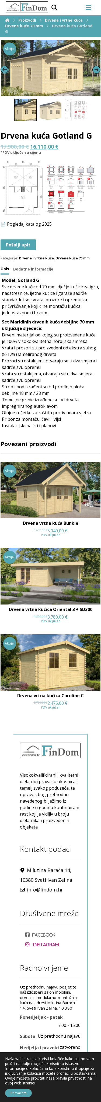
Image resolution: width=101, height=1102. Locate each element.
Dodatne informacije (33, 269)
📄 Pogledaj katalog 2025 (26, 224)
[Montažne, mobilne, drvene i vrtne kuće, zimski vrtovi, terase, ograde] (26, 6)
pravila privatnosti (71, 1078)
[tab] (5, 269)
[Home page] (7, 20)
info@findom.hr (45, 889)
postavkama (84, 1073)
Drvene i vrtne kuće (36, 258)
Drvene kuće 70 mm (72, 258)
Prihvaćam (18, 1093)
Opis (5, 268)
